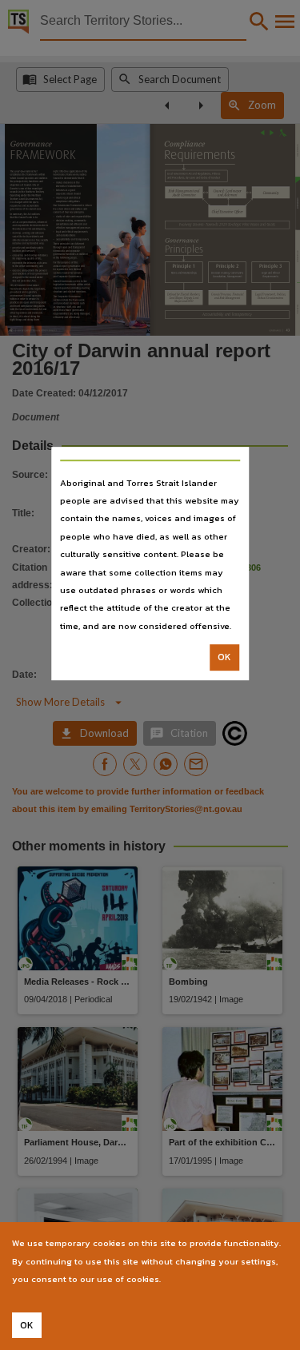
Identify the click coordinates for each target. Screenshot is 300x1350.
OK (224, 657)
